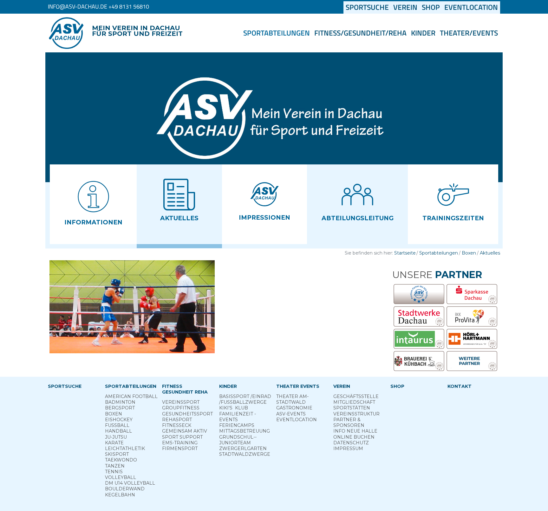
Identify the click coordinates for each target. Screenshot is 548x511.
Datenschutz (351, 443)
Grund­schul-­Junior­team (238, 440)
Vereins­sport (180, 402)
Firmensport (180, 448)
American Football (131, 396)
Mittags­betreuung (244, 431)
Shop (431, 7)
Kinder (423, 33)
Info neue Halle (355, 431)
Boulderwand (125, 489)
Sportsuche (368, 7)
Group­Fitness (180, 408)
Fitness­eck (176, 425)
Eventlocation (471, 7)
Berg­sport (120, 408)
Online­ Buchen (354, 437)
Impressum (348, 448)
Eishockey (119, 419)
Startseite (405, 253)
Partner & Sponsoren (348, 422)
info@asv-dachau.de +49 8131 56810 (98, 6)
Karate (114, 443)
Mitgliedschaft (354, 402)
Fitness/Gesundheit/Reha (360, 33)
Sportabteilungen (276, 33)
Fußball (117, 425)
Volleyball (120, 477)
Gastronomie (294, 408)
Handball (118, 431)
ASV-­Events (291, 414)
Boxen (469, 253)
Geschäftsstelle (356, 396)
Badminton (120, 402)
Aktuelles (490, 253)
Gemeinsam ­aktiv (184, 431)
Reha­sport (177, 419)
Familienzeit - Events (237, 416)
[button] (93, 204)
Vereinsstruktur (356, 414)
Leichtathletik (125, 448)
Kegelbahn (120, 495)
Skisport (117, 454)
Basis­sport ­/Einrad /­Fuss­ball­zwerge (245, 399)
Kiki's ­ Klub (233, 408)
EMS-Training (180, 443)
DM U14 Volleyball (130, 483)
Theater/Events (469, 33)
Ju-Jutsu (116, 437)
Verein (405, 7)
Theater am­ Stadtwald (292, 399)
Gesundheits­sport (187, 414)
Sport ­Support (182, 437)
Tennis (114, 471)
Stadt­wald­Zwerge (244, 454)
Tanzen (115, 466)
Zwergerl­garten (243, 448)
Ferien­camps (236, 425)
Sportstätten (351, 408)
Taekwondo (121, 460)
